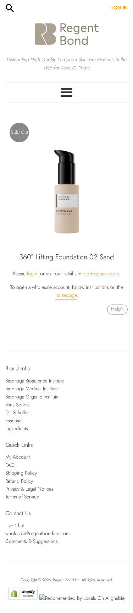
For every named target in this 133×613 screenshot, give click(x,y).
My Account (17, 456)
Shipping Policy (21, 472)
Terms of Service (22, 496)
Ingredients (16, 428)
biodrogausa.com (101, 273)
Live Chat (14, 525)
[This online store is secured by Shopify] (23, 598)
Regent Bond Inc (66, 580)
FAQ (10, 465)
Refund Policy (19, 481)
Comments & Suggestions (31, 541)
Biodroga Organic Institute (32, 396)
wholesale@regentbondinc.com (37, 533)
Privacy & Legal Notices (29, 488)
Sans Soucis (17, 404)
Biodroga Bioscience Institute (34, 380)
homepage (66, 294)
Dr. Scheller (17, 412)
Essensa (13, 420)
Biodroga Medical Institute (31, 388)
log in (33, 273)
